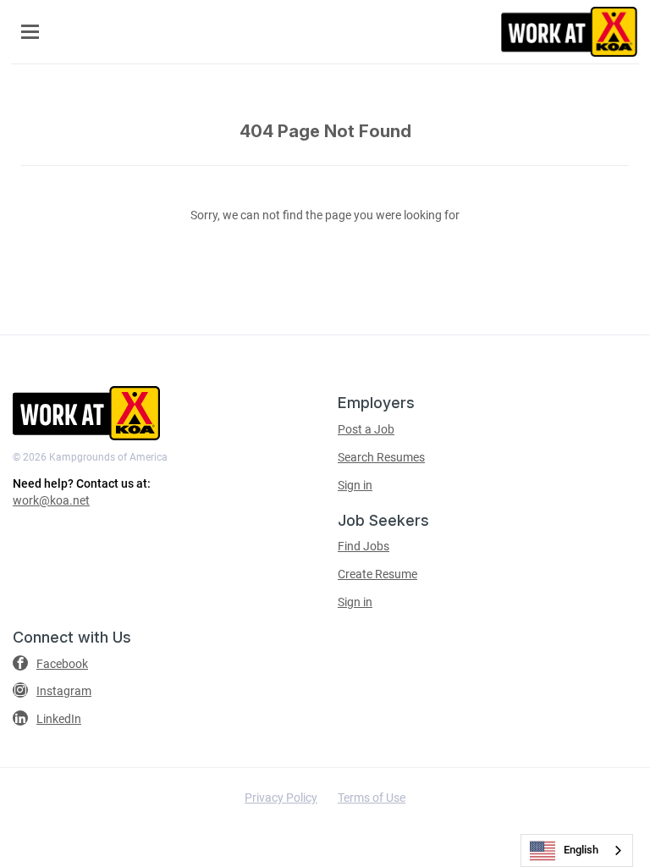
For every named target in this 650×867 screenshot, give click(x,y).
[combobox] (577, 850)
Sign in (355, 485)
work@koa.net (51, 500)
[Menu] (30, 32)
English (581, 849)
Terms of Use (371, 797)
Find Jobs (363, 546)
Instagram (63, 691)
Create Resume (377, 574)
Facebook (62, 664)
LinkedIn (58, 719)
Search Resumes (381, 457)
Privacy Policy (281, 797)
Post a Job (366, 429)
